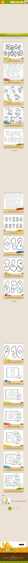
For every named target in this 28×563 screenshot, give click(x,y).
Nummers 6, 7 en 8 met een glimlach (14, 297)
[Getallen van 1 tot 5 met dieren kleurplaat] (13, 101)
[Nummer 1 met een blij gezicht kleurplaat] (13, 381)
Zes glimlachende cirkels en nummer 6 (13, 490)
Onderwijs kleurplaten (20, 501)
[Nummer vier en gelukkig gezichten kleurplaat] (13, 445)
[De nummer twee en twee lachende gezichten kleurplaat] (13, 402)
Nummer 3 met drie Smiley (13, 426)
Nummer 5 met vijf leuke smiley (14, 469)
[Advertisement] (14, 18)
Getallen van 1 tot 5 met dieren (13, 103)
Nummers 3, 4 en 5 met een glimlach (14, 275)
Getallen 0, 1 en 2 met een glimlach (13, 254)
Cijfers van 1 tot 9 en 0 (14, 211)
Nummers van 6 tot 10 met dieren (13, 125)
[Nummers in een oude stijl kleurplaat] (13, 80)
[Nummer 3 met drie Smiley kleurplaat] (13, 424)
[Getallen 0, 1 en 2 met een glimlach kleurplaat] (13, 252)
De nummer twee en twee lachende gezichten (14, 404)
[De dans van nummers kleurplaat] (13, 58)
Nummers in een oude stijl (13, 82)
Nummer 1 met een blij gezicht (13, 383)
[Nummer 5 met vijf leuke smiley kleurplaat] (13, 467)
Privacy (13, 556)
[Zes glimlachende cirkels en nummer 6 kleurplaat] (13, 488)
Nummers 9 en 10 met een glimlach (13, 361)
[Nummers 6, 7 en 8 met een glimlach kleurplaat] (13, 295)
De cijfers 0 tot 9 (13, 232)
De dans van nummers (14, 60)
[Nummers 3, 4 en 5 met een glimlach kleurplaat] (13, 273)
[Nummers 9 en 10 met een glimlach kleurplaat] (13, 359)
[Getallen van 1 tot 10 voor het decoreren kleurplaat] (13, 144)
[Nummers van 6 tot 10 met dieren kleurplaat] (13, 123)
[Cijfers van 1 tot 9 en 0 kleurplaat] (13, 209)
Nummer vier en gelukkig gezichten (13, 447)
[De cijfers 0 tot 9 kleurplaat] (13, 230)
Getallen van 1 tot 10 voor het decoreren (14, 146)
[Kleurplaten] (2, 2)
